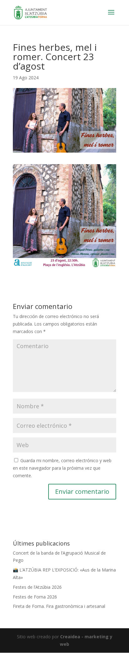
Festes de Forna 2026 (35, 597)
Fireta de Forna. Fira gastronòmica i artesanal (59, 606)
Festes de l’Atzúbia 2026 (37, 587)
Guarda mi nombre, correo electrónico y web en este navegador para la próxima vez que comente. (62, 467)
